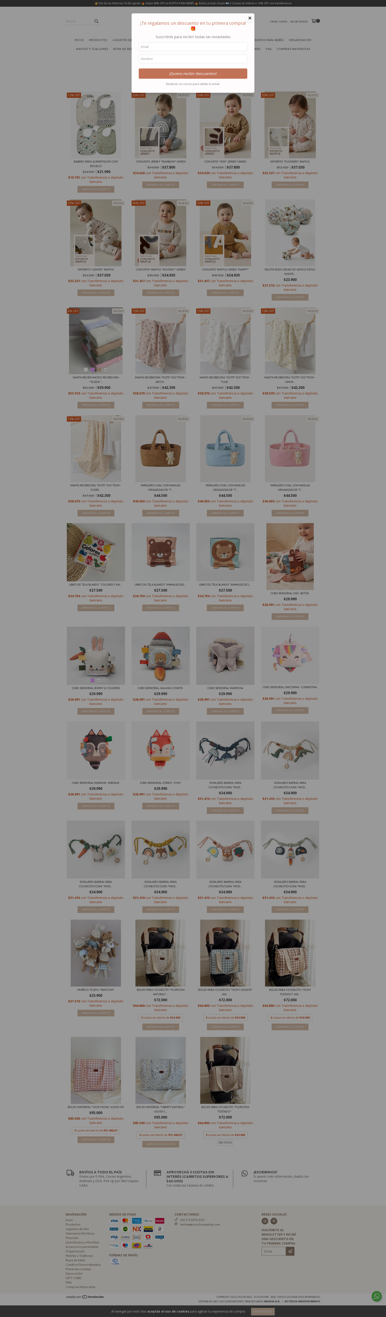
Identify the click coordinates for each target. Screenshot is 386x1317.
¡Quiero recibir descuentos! (193, 73)
